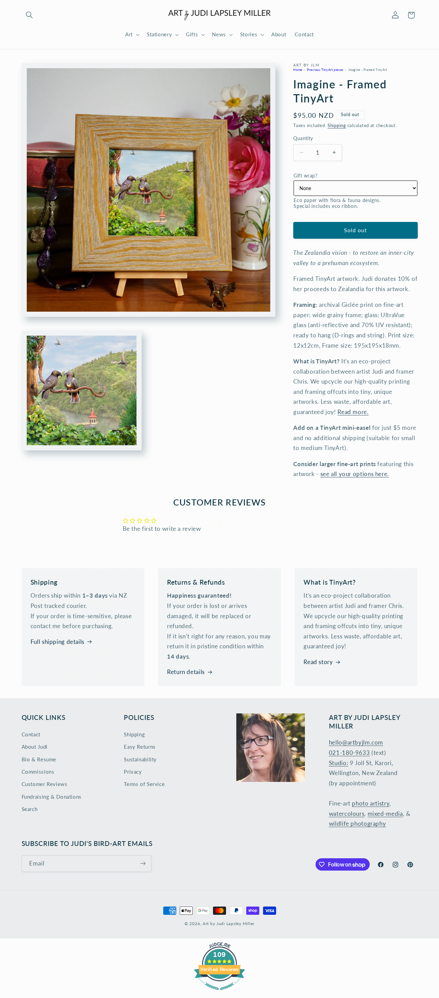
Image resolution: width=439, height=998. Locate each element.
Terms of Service (144, 784)
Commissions (38, 772)
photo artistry (370, 803)
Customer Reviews (45, 784)
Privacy (133, 772)
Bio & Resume (39, 759)
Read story (318, 661)
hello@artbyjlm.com (356, 742)
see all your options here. (354, 473)
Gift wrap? (305, 175)
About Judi (35, 747)
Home (297, 69)
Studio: (338, 762)
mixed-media (385, 813)
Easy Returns (140, 747)
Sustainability (140, 759)
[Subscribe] (143, 863)
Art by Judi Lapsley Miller (228, 923)
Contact (31, 734)
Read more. (352, 411)
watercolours (347, 813)
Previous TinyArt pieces (325, 69)
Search (30, 809)
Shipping (337, 125)
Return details (186, 671)
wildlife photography (357, 823)
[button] (29, 15)
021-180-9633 (349, 752)
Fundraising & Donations (52, 797)
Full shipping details (57, 641)
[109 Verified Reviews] (219, 993)
